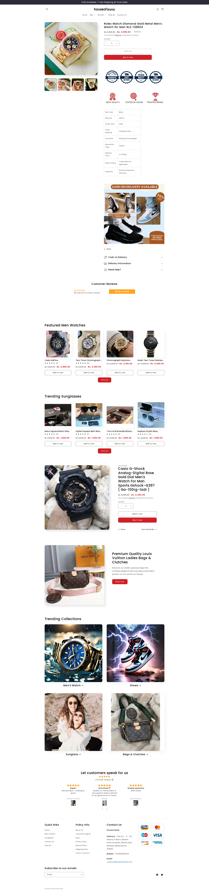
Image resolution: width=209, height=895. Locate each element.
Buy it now (128, 57)
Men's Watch (72, 685)
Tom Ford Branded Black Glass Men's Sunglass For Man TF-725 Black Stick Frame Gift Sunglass (119, 431)
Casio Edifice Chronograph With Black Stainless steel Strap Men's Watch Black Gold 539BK (57, 360)
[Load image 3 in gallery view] (78, 84)
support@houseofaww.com (119, 861)
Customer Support (83, 834)
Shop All (48, 845)
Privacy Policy (81, 842)
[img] (104, 776)
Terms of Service (83, 853)
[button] (47, 9)
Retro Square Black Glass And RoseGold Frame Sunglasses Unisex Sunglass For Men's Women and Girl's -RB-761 (58, 431)
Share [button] (108, 249)
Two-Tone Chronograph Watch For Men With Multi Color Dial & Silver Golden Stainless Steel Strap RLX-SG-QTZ (88, 360)
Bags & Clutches (134, 754)
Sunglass (72, 754)
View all (104, 380)
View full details (147, 529)
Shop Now (119, 581)
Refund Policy (81, 845)
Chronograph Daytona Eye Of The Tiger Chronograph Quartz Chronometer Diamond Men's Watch (118, 360)
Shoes (134, 685)
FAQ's (78, 838)
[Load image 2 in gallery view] (64, 84)
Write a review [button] (122, 291)
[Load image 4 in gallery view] (91, 84)
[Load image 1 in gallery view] (51, 84)
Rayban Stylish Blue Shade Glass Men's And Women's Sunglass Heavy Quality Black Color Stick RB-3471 (151, 431)
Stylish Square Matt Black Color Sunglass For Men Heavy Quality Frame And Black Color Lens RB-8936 (88, 431)
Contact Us (49, 842)
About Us (79, 830)
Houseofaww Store (56, 889)
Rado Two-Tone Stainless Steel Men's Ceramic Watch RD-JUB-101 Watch (151, 360)
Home (47, 830)
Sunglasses (49, 838)
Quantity (107, 39)
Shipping (117, 35)
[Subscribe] (81, 874)
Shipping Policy (82, 849)
